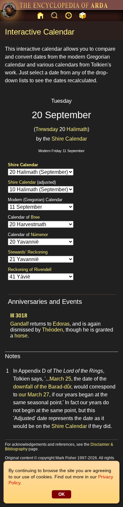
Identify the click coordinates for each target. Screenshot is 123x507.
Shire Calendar (69, 139)
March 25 (60, 379)
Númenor (39, 234)
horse (21, 335)
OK (61, 494)
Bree (35, 217)
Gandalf (19, 324)
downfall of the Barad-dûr (42, 386)
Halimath (77, 129)
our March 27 (34, 394)
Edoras (61, 324)
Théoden (52, 330)
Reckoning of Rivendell (29, 269)
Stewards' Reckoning (28, 252)
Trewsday (46, 129)
